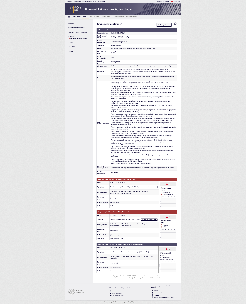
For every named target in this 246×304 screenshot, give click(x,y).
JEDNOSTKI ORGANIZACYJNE (77, 32)
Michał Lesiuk (137, 191)
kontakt (156, 290)
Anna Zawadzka (126, 193)
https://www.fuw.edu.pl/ (117, 295)
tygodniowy (166, 192)
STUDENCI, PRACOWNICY (76, 28)
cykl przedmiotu (168, 194)
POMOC (70, 51)
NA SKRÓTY (71, 23)
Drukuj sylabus (162, 25)
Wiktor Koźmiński (126, 191)
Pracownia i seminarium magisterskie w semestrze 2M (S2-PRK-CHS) (133, 48)
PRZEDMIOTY (72, 36)
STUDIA (70, 43)
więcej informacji (147, 187)
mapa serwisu (157, 295)
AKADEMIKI (71, 47)
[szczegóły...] (170, 184)
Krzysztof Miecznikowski (141, 256)
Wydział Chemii (116, 45)
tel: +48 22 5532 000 (116, 293)
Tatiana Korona (115, 191)
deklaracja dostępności (160, 293)
